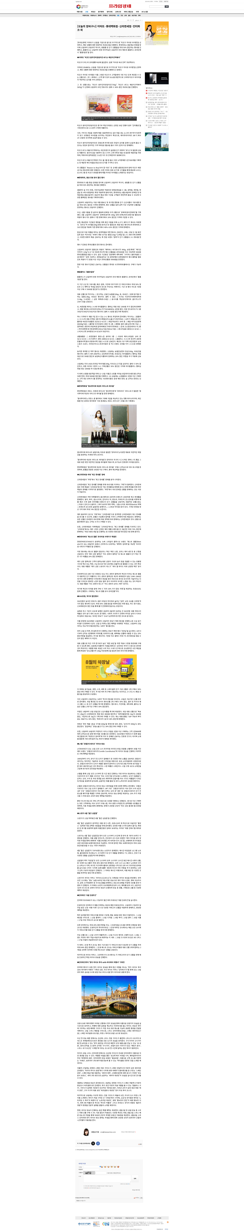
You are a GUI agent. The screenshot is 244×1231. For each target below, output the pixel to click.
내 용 (80, 1176)
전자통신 (105, 15)
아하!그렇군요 (128, 12)
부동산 (93, 12)
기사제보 (156, 1)
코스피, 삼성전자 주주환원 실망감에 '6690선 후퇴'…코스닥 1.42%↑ (157, 99)
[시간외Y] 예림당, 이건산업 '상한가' (158, 90)
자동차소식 (93, 15)
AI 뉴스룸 (145, 12)
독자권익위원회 (150, 1218)
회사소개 (83, 1218)
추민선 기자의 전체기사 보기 (128, 1132)
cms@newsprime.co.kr (108, 1132)
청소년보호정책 (140, 1218)
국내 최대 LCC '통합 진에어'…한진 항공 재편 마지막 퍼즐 (158, 108)
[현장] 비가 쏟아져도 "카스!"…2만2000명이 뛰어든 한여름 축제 (158, 112)
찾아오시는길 (101, 1218)
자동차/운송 (85, 15)
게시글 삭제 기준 (136, 1190)
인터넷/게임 (112, 15)
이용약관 (109, 1218)
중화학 (100, 15)
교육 (125, 15)
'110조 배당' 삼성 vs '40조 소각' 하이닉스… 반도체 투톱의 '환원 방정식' (157, 122)
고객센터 (159, 1218)
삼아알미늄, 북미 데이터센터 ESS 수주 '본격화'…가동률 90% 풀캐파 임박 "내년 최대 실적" (158, 103)
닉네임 (80, 1167)
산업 (86, 12)
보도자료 (134, 15)
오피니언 (118, 12)
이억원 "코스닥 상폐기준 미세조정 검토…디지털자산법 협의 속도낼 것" (157, 117)
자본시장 (79, 12)
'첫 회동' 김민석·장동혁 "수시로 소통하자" (158, 126)
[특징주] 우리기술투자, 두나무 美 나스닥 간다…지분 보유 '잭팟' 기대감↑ (158, 94)
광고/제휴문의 (92, 1218)
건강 (122, 15)
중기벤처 (101, 12)
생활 (118, 15)
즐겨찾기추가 (79, 1)
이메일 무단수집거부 (129, 1218)
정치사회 (109, 12)
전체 (139, 15)
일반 (129, 15)
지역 (137, 12)
